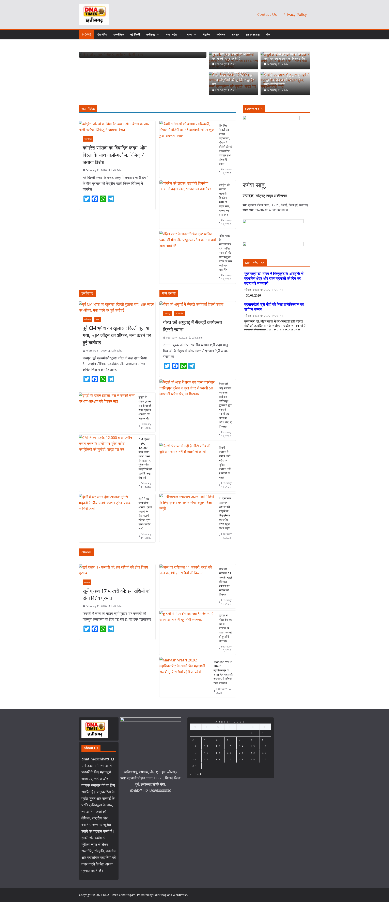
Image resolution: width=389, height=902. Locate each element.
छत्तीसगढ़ (150, 34)
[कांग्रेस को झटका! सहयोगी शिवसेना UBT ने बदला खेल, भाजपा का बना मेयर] (187, 204)
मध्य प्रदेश (171, 34)
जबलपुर (167, 313)
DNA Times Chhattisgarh (119, 895)
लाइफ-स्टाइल (253, 34)
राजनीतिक (118, 34)
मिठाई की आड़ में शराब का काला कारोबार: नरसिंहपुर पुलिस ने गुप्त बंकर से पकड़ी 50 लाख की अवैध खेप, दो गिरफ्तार (225, 405)
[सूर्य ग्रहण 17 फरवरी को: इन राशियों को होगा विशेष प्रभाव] (117, 570)
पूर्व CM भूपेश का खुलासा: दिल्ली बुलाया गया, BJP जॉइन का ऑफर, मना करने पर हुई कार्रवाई (231, 54)
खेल (268, 34)
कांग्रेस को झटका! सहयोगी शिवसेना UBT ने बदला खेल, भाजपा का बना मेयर (224, 200)
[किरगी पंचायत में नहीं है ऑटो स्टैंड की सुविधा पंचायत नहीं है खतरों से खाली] (187, 467)
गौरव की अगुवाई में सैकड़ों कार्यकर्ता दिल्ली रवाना (192, 326)
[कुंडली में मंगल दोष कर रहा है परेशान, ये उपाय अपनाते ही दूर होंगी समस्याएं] (187, 633)
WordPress (180, 895)
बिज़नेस (206, 34)
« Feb (196, 774)
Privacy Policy (295, 14)
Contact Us (267, 14)
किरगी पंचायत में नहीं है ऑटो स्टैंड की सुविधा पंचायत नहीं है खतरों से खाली (225, 462)
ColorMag (159, 895)
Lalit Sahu (116, 170)
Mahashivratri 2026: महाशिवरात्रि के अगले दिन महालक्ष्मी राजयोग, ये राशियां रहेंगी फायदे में (223, 672)
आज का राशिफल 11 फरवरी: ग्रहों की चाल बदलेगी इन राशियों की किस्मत (225, 581)
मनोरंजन (221, 34)
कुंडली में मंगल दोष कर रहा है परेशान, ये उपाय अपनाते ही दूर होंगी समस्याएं (225, 628)
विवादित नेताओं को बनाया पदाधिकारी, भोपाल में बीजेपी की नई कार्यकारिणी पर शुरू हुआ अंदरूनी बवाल (225, 145)
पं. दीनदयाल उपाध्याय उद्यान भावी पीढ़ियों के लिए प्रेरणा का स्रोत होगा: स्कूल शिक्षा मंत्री (225, 513)
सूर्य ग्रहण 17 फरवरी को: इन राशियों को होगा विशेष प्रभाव (117, 594)
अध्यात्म (235, 34)
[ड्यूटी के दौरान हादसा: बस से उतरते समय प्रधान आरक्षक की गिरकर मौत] (107, 412)
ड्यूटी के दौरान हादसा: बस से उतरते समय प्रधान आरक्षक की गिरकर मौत (284, 56)
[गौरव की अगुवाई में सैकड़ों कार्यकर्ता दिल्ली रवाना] (197, 304)
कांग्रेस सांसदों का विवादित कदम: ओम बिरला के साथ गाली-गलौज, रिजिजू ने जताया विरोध (114, 155)
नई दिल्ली (135, 34)
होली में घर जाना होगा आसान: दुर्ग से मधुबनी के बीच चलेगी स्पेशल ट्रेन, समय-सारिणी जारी (284, 80)
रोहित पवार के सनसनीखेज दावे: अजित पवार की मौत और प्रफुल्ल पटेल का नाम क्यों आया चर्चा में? (225, 253)
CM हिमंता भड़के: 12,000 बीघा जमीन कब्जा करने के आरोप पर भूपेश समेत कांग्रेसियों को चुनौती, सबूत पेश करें (233, 77)
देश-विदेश (102, 34)
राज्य (189, 34)
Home (86, 34)
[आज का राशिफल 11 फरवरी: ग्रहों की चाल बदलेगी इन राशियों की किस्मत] (187, 586)
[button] (157, 34)
